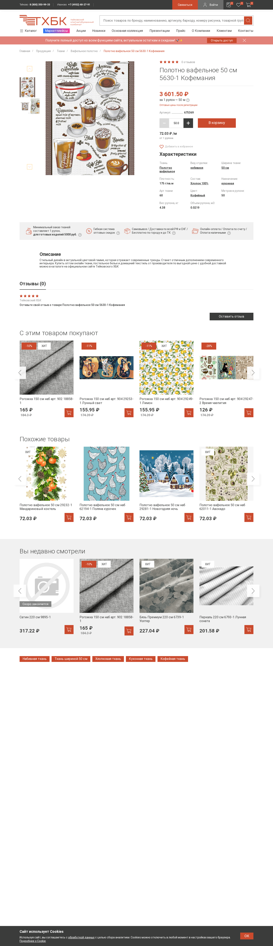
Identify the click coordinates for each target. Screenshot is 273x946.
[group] (47, 381)
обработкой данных (81, 937)
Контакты (245, 31)
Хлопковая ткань (108, 659)
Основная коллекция (127, 31)
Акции (81, 31)
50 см (225, 167)
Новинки (98, 31)
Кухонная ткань (140, 659)
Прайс (180, 31)
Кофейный (197, 195)
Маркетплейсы (56, 31)
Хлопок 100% (199, 183)
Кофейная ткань (172, 659)
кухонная (227, 183)
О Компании (201, 31)
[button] (29, 68)
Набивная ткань (35, 659)
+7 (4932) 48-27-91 (79, 4)
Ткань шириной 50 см (71, 659)
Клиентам (224, 31)
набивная (196, 167)
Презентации (159, 31)
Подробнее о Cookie (33, 941)
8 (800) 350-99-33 (40, 4)
